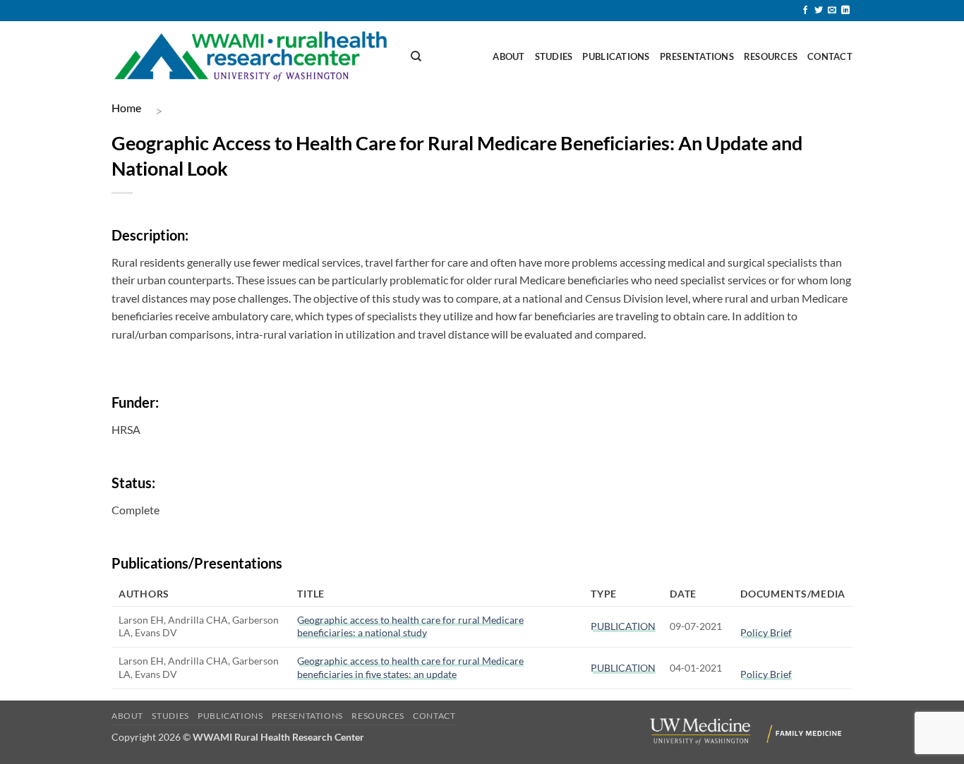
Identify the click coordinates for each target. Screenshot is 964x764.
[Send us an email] (832, 11)
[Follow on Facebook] (805, 11)
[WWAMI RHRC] (251, 57)
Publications (615, 56)
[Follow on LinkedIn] (845, 11)
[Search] (416, 56)
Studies (554, 56)
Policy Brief (766, 632)
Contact (829, 56)
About (508, 56)
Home (126, 107)
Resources (770, 56)
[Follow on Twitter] (818, 11)
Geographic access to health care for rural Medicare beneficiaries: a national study (410, 626)
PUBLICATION (623, 626)
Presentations (697, 56)
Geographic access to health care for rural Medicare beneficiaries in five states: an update (410, 667)
